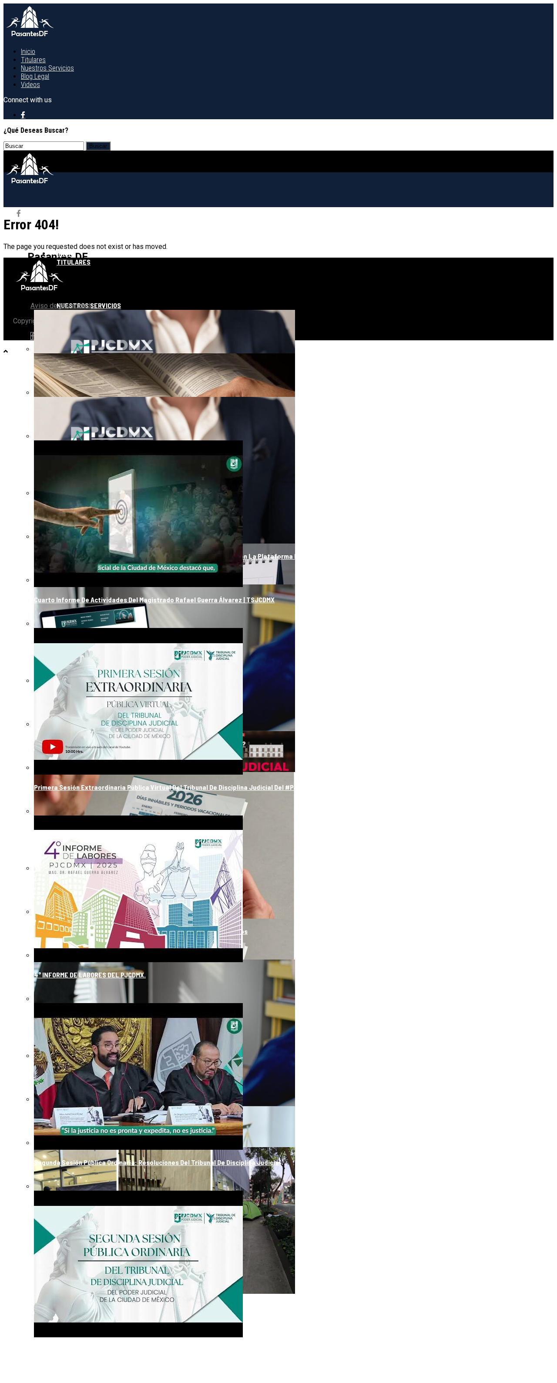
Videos (30, 85)
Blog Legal (35, 76)
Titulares (33, 60)
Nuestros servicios (47, 68)
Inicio (28, 51)
